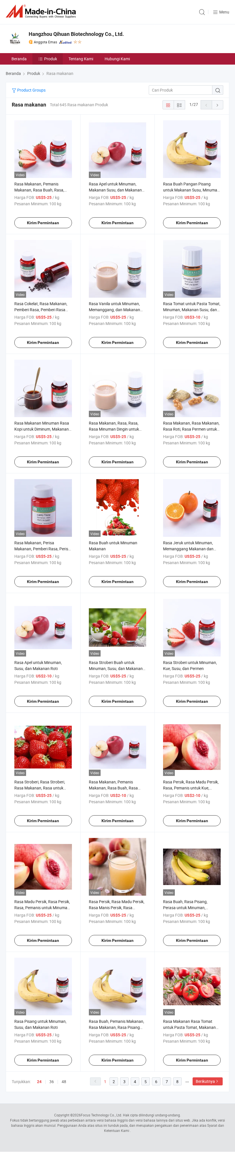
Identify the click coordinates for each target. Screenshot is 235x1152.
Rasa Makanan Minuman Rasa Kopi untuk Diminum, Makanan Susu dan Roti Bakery (41, 429)
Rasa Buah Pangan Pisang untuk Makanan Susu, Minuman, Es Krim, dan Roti (191, 190)
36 (51, 1081)
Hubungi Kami (117, 58)
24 (39, 1081)
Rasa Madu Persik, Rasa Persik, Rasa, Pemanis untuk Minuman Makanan (42, 907)
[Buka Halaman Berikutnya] (217, 104)
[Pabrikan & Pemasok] (42, 11)
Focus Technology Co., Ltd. (101, 1115)
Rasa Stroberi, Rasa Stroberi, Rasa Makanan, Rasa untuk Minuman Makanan (39, 788)
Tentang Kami (80, 58)
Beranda (19, 58)
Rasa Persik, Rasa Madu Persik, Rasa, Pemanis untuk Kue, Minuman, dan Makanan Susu (191, 788)
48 (64, 1081)
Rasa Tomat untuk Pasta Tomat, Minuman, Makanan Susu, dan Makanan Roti (191, 309)
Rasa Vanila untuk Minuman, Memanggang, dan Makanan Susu (114, 309)
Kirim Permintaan (43, 222)
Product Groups (31, 90)
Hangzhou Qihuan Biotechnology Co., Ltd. (76, 34)
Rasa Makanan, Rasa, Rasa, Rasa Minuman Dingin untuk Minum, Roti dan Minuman (114, 429)
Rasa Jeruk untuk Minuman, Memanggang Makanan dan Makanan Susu (188, 548)
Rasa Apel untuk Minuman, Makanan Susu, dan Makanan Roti (115, 190)
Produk (50, 58)
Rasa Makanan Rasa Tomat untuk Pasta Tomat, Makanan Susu (189, 1027)
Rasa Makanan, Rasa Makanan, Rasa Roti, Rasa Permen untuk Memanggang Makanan (191, 429)
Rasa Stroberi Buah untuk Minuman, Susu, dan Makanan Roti (116, 668)
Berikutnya (205, 1081)
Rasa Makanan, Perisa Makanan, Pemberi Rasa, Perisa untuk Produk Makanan (42, 548)
